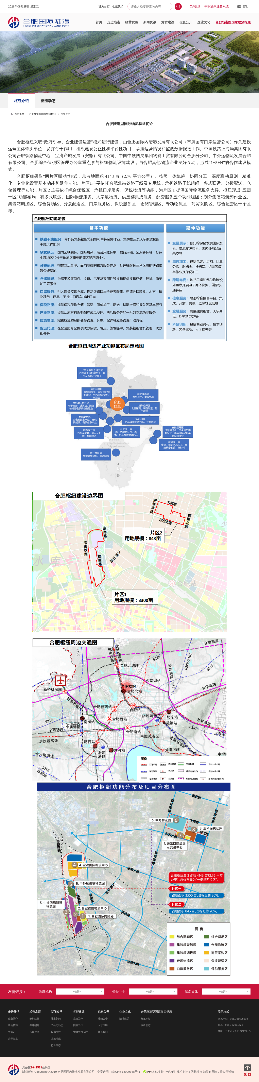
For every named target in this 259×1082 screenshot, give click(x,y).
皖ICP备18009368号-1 (125, 1071)
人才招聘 (103, 1025)
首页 (99, 22)
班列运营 (34, 1018)
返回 (247, 1074)
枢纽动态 (48, 101)
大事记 (11, 1032)
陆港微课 (124, 1018)
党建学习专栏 (80, 1032)
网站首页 (19, 114)
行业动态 (56, 1045)
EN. (245, 6)
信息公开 (185, 22)
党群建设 (167, 22)
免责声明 (103, 1071)
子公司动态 (57, 1025)
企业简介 (13, 1018)
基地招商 (13, 1025)
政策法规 (56, 1038)
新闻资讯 (149, 22)
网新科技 (196, 1071)
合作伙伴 (34, 1032)
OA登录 (195, 6)
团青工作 (78, 1025)
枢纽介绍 (21, 101)
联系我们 (103, 1032)
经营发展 (131, 22)
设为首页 (104, 6)
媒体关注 (56, 1032)
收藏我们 (117, 6)
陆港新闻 (56, 1018)
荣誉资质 (13, 1038)
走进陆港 (113, 22)
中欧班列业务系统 (216, 6)
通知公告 (103, 1018)
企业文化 (203, 22)
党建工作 (78, 1018)
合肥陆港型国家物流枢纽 (233, 22)
